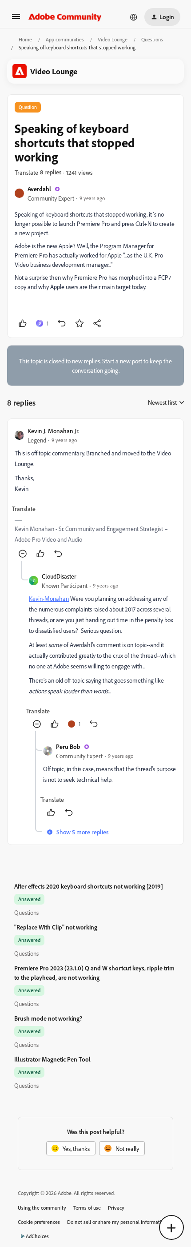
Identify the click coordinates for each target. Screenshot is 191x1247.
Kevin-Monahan (49, 598)
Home (25, 39)
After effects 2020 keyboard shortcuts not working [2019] (88, 886)
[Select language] (134, 17)
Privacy (116, 1207)
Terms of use (87, 1207)
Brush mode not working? (48, 1018)
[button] (16, 19)
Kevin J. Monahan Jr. (54, 430)
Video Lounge (112, 39)
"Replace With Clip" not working (55, 927)
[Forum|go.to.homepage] (65, 17)
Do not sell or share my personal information (117, 1222)
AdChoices (37, 1236)
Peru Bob (68, 746)
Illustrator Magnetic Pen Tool (52, 1059)
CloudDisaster (59, 576)
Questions (152, 39)
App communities (65, 39)
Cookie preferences (39, 1222)
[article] (95, 493)
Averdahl (39, 189)
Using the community (42, 1207)
